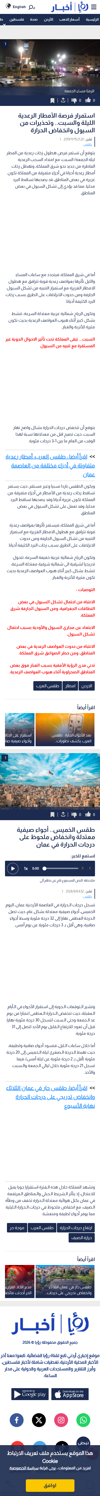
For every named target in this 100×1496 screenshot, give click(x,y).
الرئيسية (92, 19)
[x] (39, 1420)
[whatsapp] (83, 1420)
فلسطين (16, 19)
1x (26, 868)
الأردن (48, 19)
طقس (87, 144)
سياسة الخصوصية (24, 1468)
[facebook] (17, 1420)
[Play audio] (13, 868)
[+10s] (90, 868)
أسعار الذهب (69, 19)
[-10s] (82, 868)
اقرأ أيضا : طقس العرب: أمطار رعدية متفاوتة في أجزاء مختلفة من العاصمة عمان (50, 465)
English (19, 7)
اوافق (50, 1485)
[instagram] (61, 1420)
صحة (34, 19)
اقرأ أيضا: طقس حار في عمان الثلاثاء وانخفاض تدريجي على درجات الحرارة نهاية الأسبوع (50, 1097)
